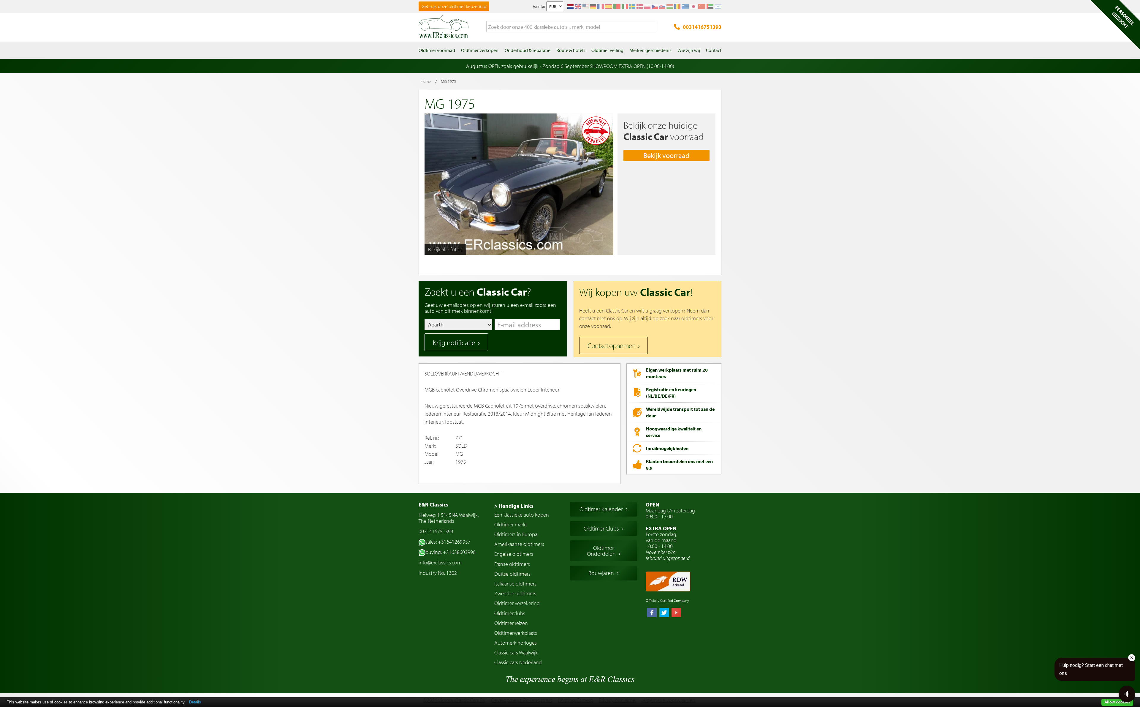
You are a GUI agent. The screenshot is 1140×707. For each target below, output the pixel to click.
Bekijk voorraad (666, 155)
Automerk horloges (515, 642)
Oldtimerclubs (509, 613)
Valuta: (539, 6)
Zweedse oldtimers (515, 593)
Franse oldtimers (512, 564)
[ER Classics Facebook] (652, 613)
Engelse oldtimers (513, 553)
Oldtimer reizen (511, 623)
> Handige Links (513, 505)
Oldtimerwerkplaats (515, 632)
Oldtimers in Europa (515, 534)
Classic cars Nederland (518, 662)
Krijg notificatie (454, 342)
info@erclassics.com (440, 562)
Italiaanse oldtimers (515, 583)
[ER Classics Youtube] (676, 613)
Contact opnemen (612, 345)
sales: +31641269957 (448, 541)
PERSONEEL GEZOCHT (1123, 16)
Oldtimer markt (510, 524)
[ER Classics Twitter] (664, 613)
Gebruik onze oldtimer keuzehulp (454, 6)
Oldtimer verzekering (517, 603)
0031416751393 (702, 26)
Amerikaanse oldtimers (519, 544)
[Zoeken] (651, 27)
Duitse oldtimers (512, 573)
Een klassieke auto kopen (521, 514)
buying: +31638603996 (450, 552)
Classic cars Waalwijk (516, 652)
